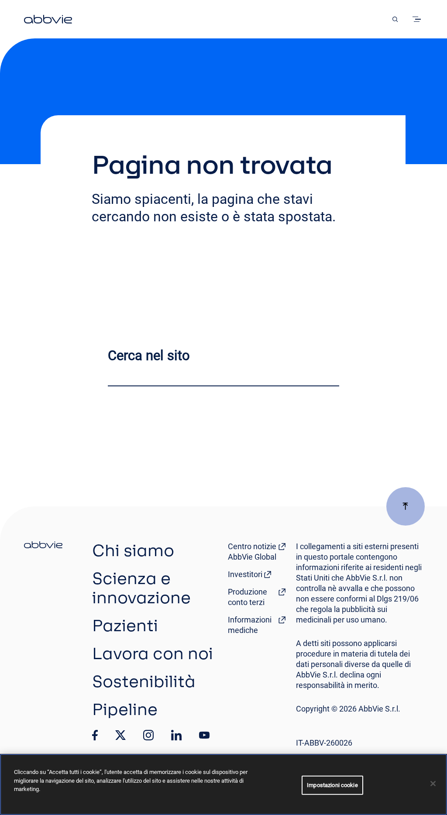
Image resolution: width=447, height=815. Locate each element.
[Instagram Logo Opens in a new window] (148, 735)
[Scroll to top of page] (405, 506)
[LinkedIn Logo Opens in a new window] (176, 735)
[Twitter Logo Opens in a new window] (120, 734)
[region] (223, 784)
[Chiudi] (433, 783)
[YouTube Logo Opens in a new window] (204, 735)
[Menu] (418, 19)
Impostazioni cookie (332, 785)
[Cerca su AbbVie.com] (395, 19)
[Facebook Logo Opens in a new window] (95, 735)
